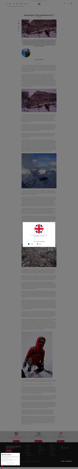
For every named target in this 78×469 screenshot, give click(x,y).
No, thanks (4, 464)
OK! (16, 464)
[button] (2, 467)
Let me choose (10, 464)
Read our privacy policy (5, 461)
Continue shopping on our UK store (39, 236)
